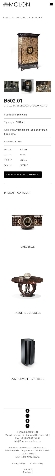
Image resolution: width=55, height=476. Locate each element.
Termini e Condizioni (27, 469)
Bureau (20, 122)
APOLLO (24, 165)
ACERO (18, 141)
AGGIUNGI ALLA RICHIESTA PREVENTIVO (22, 175)
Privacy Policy (18, 463)
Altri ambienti (22, 129)
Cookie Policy (36, 463)
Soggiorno (10, 134)
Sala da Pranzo (39, 129)
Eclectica (22, 114)
